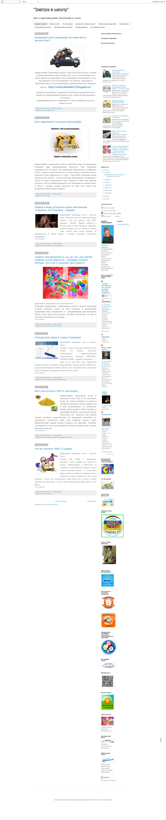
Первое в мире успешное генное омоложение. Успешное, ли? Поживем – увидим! (61, 209)
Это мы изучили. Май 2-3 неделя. (54, 448)
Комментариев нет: (57, 108)
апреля (107, 185)
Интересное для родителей (107, 24)
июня (106, 180)
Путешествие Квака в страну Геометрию (58, 337)
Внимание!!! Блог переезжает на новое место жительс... (114, 175)
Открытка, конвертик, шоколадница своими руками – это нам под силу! (120, 87)
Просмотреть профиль (108, 780)
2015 (105, 196)
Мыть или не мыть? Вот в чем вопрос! (56, 391)
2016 (105, 170)
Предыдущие (91, 501)
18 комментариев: (56, 377)
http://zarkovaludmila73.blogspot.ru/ (69, 87)
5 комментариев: (56, 193)
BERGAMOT (106, 337)
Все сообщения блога (98, 27)
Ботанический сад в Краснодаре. (118, 71)
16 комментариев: (56, 243)
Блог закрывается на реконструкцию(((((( (58, 121)
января (107, 193)
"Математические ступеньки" (63, 27)
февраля (108, 190)
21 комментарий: (56, 435)
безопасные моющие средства (49, 437)
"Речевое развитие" (81, 27)
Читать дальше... (40, 239)
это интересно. (59, 245)
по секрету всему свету (47, 110)
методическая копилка (59, 379)
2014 (105, 199)
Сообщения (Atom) (52, 504)
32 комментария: (56, 324)
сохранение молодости (47, 245)
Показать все (110, 454)
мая (106, 182)
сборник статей (57, 326)
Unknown (106, 777)
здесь (76, 370)
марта (107, 187)
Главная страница (41, 24)
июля (106, 172)
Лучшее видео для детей (43, 27)
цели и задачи (83, 479)
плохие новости (45, 195)
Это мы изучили (67, 24)
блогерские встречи (46, 326)
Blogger (109, 800)
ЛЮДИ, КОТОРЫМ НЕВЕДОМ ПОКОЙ (118, 101)
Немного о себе (54, 24)
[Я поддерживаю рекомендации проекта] (108, 627)
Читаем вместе (124, 24)
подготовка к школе (46, 493)
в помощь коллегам (46, 379)
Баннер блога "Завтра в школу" (85, 24)
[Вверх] (161, 739)
